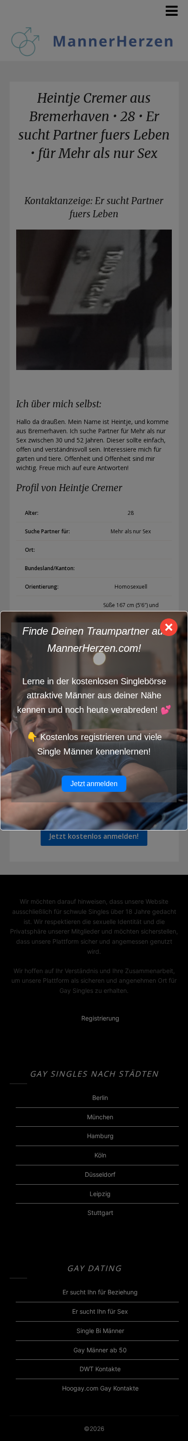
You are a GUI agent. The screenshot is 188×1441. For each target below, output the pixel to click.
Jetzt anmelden (94, 783)
